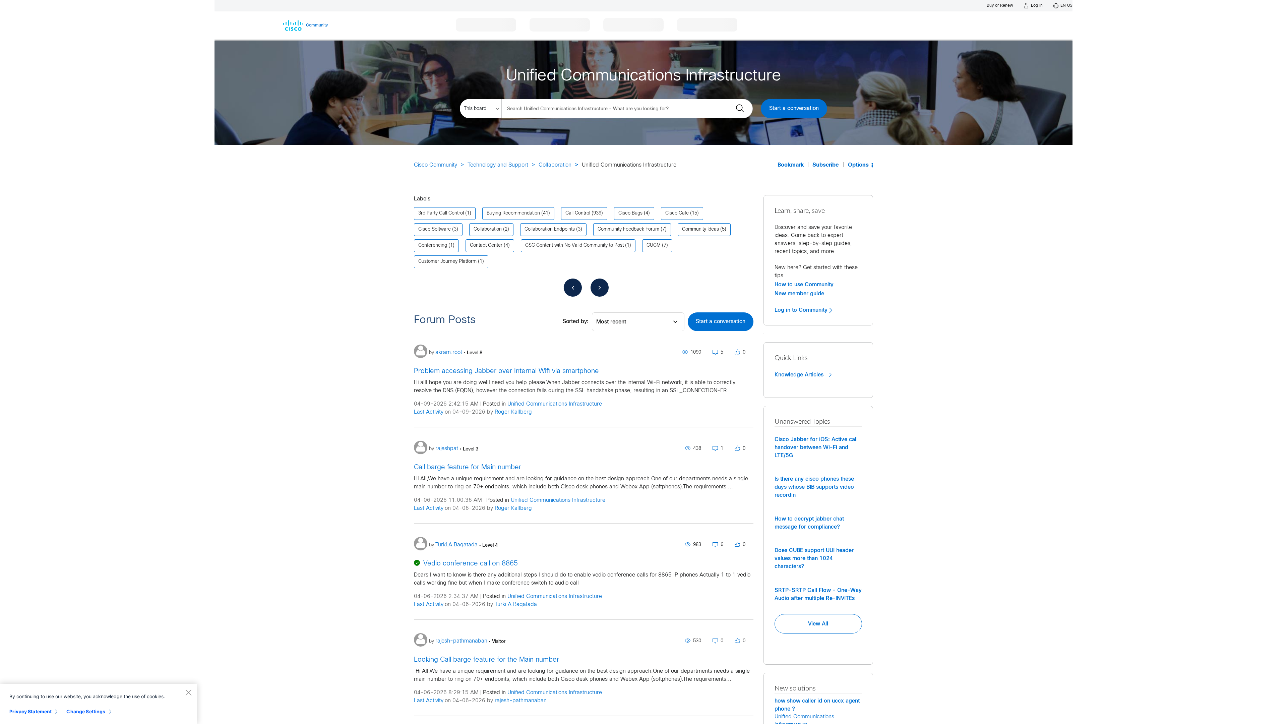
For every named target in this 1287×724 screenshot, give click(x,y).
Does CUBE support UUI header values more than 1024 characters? (814, 558)
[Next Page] (599, 287)
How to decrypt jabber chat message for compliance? (809, 523)
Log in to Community (802, 310)
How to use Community (804, 284)
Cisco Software (434, 229)
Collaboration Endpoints (550, 229)
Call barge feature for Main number (467, 467)
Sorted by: (576, 321)
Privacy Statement (30, 711)
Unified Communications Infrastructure (554, 404)
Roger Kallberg (513, 412)
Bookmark (791, 165)
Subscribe (825, 165)
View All (818, 623)
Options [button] (858, 165)
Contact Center (486, 245)
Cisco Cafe (677, 213)
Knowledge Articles (800, 374)
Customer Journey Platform (447, 261)
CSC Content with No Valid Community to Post (574, 245)
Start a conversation (794, 108)
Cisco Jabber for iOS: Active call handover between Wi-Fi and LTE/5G (816, 447)
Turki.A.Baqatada (516, 604)
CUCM (654, 245)
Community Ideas (700, 229)
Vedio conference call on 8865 (470, 563)
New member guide (799, 293)
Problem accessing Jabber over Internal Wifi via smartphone (506, 371)
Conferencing (432, 245)
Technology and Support (498, 165)
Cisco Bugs (630, 213)
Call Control (577, 213)
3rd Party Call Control (441, 213)
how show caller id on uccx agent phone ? (817, 705)
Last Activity (428, 412)
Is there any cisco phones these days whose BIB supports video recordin (814, 487)
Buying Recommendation (513, 213)
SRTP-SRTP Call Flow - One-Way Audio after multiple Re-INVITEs (818, 594)
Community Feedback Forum (628, 229)
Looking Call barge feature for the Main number (486, 660)
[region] (98, 704)
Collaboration (555, 165)
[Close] (188, 692)
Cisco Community (435, 165)
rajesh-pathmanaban (521, 700)
